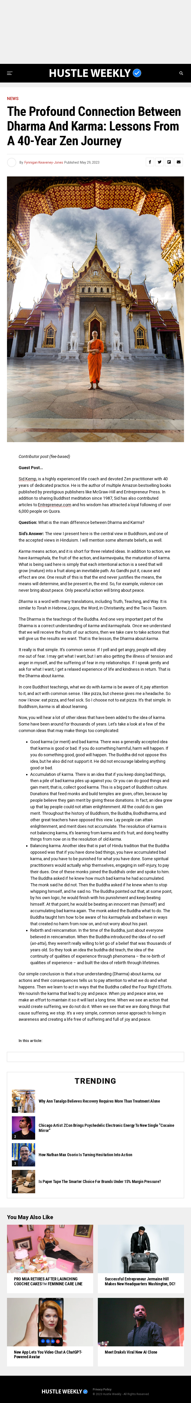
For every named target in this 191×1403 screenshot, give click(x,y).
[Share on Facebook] (150, 162)
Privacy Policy (102, 1389)
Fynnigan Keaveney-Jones (43, 162)
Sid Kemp (27, 478)
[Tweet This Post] (159, 162)
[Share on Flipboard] (169, 162)
